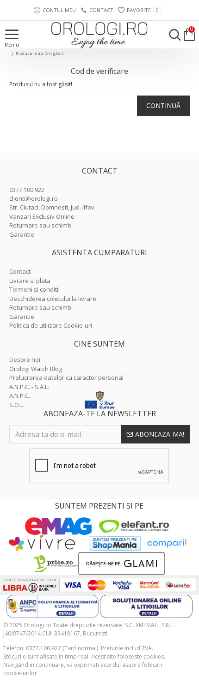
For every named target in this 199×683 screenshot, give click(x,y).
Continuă (163, 105)
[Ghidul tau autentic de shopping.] (166, 543)
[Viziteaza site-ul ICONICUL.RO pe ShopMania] (115, 543)
